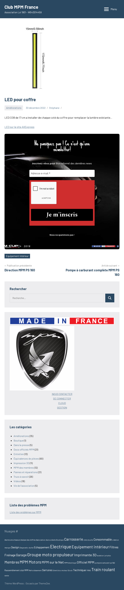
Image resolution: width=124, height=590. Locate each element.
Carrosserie (73, 539)
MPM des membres (24, 467)
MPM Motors (30, 561)
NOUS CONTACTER (62, 393)
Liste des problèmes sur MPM (25, 512)
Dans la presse (21, 444)
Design (15, 547)
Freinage (10, 555)
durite (31, 548)
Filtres (113, 547)
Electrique (60, 546)
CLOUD (62, 403)
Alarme (7, 540)
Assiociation (40, 540)
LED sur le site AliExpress (19, 126)
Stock (70, 570)
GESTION (62, 407)
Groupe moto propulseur (50, 554)
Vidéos (17, 481)
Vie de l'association (24, 485)
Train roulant (103, 569)
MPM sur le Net (53, 562)
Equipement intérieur (17, 256)
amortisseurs (15, 540)
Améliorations (13, 107)
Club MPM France (21, 7)
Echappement (42, 547)
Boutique (18, 440)
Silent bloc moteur (60, 570)
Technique (79, 570)
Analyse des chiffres (28, 540)
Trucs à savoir (21, 476)
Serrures (47, 570)
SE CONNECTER (62, 398)
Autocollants (51, 540)
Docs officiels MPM (24, 449)
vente (7, 576)
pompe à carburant (102, 563)
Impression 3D (21, 463)
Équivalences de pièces (26, 458)
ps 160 (112, 563)
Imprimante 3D (85, 555)
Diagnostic (24, 548)
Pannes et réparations (25, 472)
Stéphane (54, 107)
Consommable (102, 539)
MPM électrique (70, 563)
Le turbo (107, 555)
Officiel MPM (85, 562)
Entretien (19, 454)
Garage (21, 555)
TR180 (88, 570)
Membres (12, 562)
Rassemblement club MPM (16, 570)
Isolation (100, 555)
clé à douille (88, 540)
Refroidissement (35, 570)
